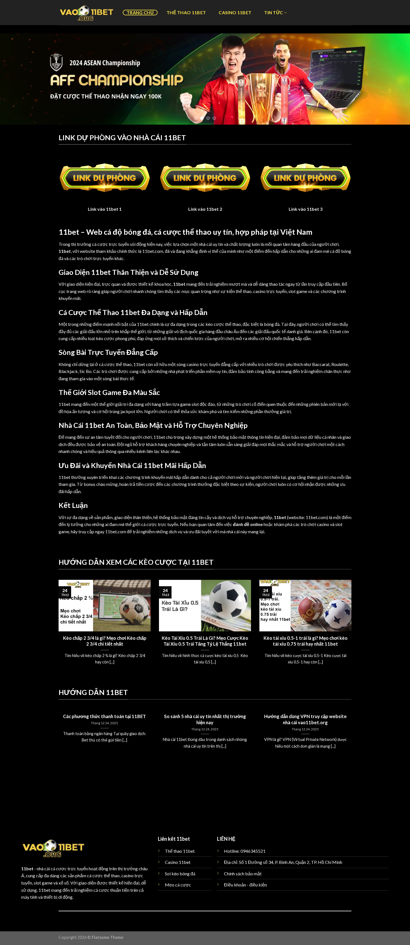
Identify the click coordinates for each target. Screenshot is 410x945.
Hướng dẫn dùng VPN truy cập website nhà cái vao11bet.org (305, 719)
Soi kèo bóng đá (180, 873)
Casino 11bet (235, 12)
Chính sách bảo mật (243, 873)
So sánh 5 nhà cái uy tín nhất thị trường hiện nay (205, 719)
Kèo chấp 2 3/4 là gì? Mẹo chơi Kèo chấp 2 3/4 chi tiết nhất (104, 641)
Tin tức (273, 12)
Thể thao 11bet (186, 12)
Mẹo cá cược (178, 884)
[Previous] (15, 79)
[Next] (395, 79)
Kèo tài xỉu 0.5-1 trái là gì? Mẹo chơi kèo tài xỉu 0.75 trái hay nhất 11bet (306, 641)
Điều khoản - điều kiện (245, 884)
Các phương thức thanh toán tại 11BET (104, 716)
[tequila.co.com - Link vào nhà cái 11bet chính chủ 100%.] (86, 12)
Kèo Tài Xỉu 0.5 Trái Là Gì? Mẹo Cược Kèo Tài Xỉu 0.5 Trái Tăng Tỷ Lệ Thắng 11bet (205, 641)
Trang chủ (140, 12)
